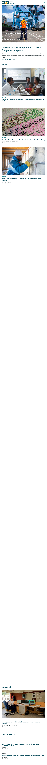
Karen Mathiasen (8, 39)
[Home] (23, 2)
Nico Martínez (17, 39)
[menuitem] (42, 3)
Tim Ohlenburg (5, 725)
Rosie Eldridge (5, 757)
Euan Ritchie (4, 747)
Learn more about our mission (8, 59)
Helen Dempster (15, 141)
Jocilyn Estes (5, 102)
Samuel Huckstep (5, 141)
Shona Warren (5, 182)
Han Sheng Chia (14, 725)
